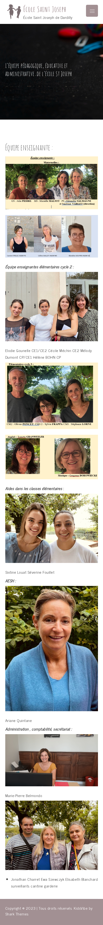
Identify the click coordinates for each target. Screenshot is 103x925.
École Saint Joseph (44, 9)
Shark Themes (17, 914)
